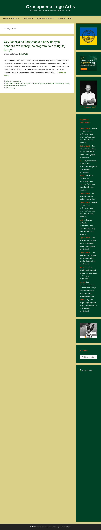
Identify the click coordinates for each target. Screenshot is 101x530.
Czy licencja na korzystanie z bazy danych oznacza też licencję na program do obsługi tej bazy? (34, 46)
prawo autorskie (20, 85)
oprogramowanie (9, 85)
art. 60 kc (24, 83)
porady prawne (28, 18)
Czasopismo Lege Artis (50, 6)
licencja (67, 83)
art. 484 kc (17, 83)
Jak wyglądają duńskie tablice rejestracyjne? (87, 196)
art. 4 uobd (9, 83)
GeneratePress (66, 527)
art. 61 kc (31, 83)
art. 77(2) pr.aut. (40, 83)
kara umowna (59, 83)
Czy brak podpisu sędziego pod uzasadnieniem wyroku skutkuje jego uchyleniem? (88, 152)
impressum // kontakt (65, 18)
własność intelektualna (13, 81)
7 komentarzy (10, 88)
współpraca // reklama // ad (45, 18)
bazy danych (50, 83)
